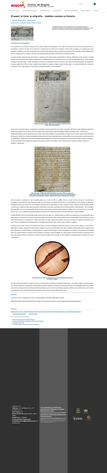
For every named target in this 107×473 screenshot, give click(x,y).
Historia (32, 311)
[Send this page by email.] (31, 20)
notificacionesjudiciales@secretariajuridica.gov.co (50, 412)
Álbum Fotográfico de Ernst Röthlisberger (24, 319)
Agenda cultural (85, 10)
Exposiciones (57, 10)
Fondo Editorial (44, 10)
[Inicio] (18, 7)
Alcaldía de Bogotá (76, 311)
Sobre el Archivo (14, 10)
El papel (14, 311)
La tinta (19, 311)
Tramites (95, 10)
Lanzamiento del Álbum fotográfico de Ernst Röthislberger (28, 321)
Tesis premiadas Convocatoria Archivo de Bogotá (26, 324)
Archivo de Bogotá (54, 311)
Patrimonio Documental (29, 10)
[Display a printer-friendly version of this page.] (18, 20)
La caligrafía (25, 311)
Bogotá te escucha (16, 422)
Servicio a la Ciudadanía (71, 10)
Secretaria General (65, 311)
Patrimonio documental (41, 311)
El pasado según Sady (18, 322)
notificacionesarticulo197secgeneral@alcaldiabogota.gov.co (53, 418)
